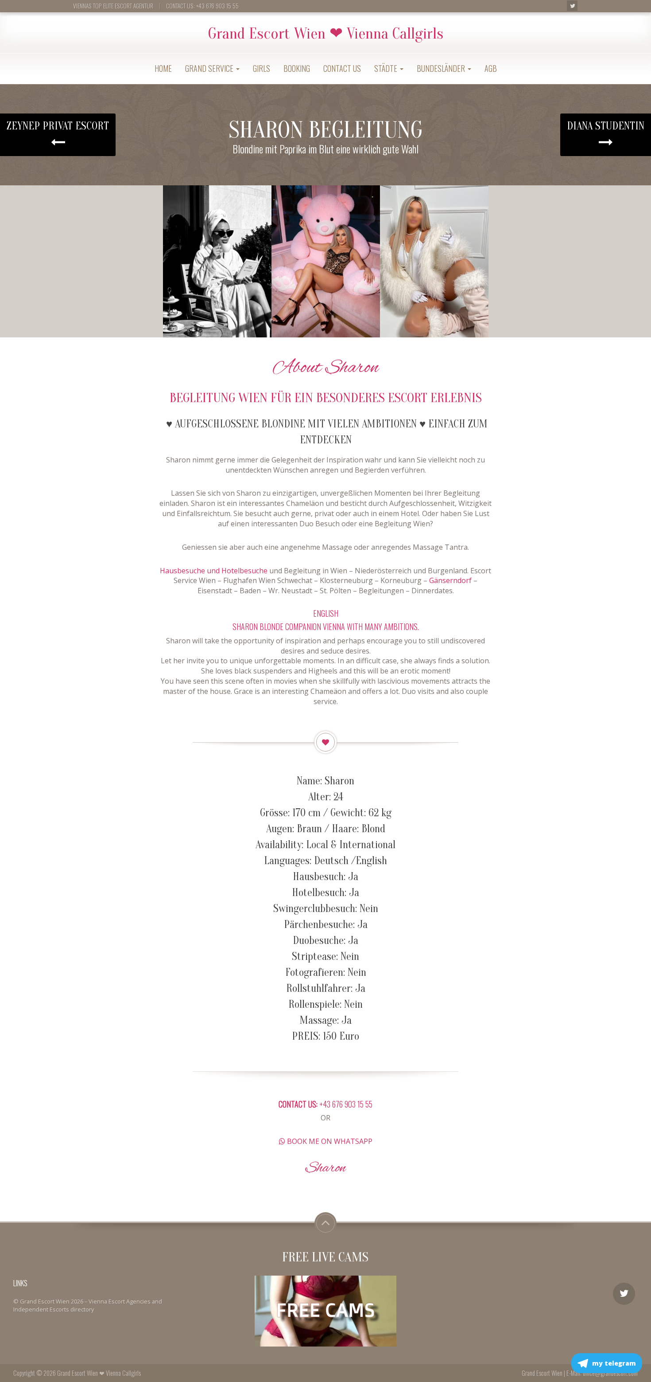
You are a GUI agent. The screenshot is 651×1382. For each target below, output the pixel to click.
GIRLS (261, 68)
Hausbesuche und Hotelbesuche (213, 571)
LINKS (20, 1283)
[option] (217, 261)
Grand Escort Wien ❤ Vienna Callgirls (325, 34)
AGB (490, 68)
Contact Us (342, 68)
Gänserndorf (450, 580)
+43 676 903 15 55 (325, 1104)
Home (163, 68)
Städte (386, 68)
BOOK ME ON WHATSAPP (328, 1141)
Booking (296, 68)
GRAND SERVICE (210, 68)
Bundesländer (442, 68)
